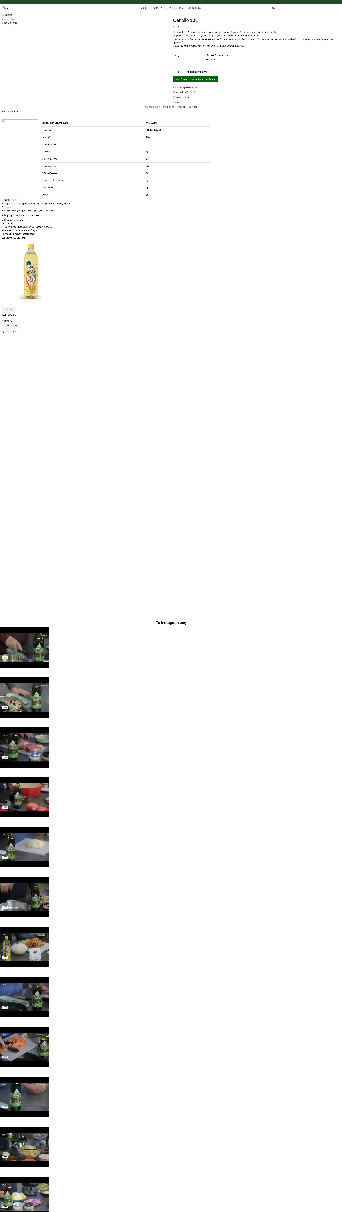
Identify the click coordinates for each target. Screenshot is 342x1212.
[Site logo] (5, 8)
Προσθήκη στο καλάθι (197, 72)
